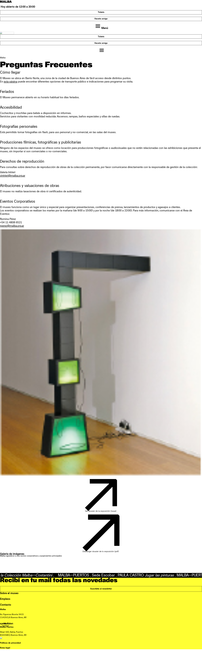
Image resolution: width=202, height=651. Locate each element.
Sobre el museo (9, 593)
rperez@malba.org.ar (12, 226)
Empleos (5, 599)
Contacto (5, 605)
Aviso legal (5, 648)
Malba (2, 58)
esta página (10, 81)
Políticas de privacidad (10, 643)
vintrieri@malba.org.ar (12, 175)
